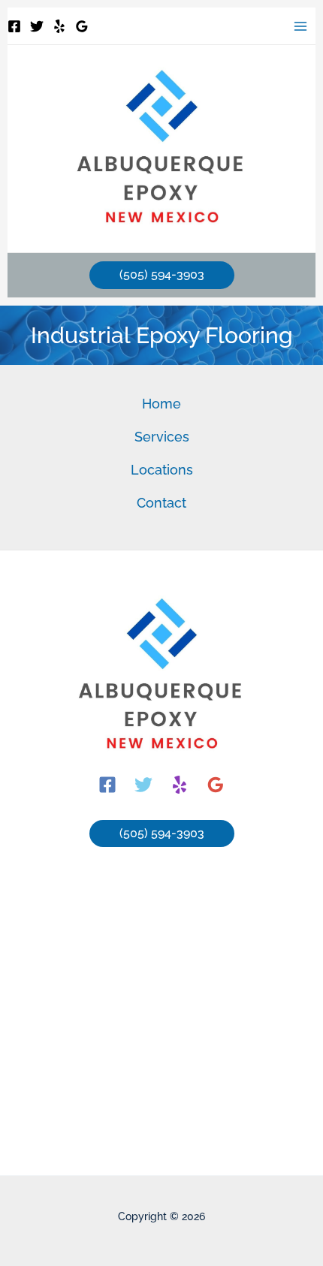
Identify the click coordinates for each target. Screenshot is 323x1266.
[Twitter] (37, 26)
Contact (161, 503)
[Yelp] (59, 26)
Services (161, 437)
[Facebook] (14, 26)
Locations (162, 470)
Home (161, 403)
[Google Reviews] (82, 26)
